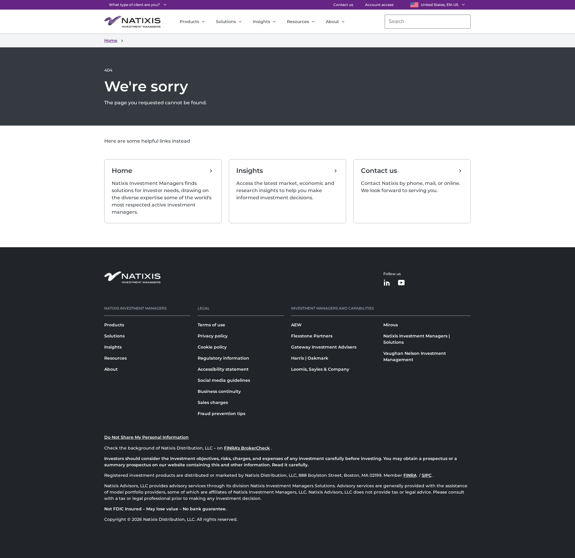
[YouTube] (401, 283)
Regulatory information (223, 358)
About (332, 21)
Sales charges (213, 402)
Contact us (343, 4)
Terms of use (211, 325)
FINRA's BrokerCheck (247, 448)
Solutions (226, 21)
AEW (296, 325)
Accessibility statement (223, 369)
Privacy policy (213, 336)
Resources (298, 21)
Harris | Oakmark (309, 358)
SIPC (427, 475)
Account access (379, 4)
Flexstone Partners (311, 336)
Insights (261, 21)
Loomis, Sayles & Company (320, 369)
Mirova (390, 325)
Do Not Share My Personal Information (146, 437)
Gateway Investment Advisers (323, 347)
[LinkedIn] (387, 283)
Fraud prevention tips (221, 413)
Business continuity (219, 391)
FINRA (410, 475)
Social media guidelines (224, 380)
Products (189, 21)
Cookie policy (212, 347)
